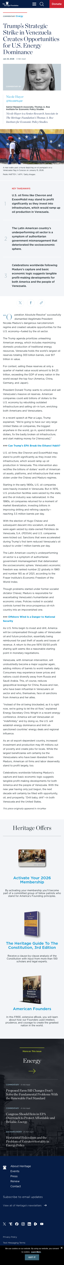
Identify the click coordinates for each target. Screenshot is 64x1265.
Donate (57, 3)
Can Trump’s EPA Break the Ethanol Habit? (34, 445)
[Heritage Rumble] (35, 1224)
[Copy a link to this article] (41, 303)
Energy (19, 16)
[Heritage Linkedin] (29, 1224)
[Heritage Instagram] (23, 1224)
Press (14, 1176)
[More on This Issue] (32, 1071)
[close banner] (61, 1248)
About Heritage (20, 1166)
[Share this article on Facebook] (31, 303)
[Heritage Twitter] (4, 1224)
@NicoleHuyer (14, 101)
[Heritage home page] (5, 1168)
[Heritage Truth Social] (10, 1224)
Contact (15, 1186)
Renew (15, 1181)
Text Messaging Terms (14, 1243)
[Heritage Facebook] (16, 1224)
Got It (32, 1257)
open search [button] (41, 4)
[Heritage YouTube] (41, 1224)
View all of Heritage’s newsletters (22, 1205)
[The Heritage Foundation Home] (10, 4)
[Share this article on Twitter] (20, 303)
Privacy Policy (10, 1237)
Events (14, 1171)
